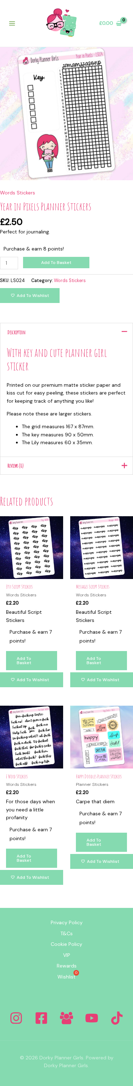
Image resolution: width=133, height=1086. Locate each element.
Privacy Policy (67, 922)
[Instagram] (16, 1018)
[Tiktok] (116, 1018)
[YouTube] (91, 1018)
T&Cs (66, 933)
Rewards (67, 966)
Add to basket (56, 262)
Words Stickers (17, 192)
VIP (66, 955)
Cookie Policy (66, 944)
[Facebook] (41, 1018)
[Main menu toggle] (12, 23)
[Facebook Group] (66, 1018)
